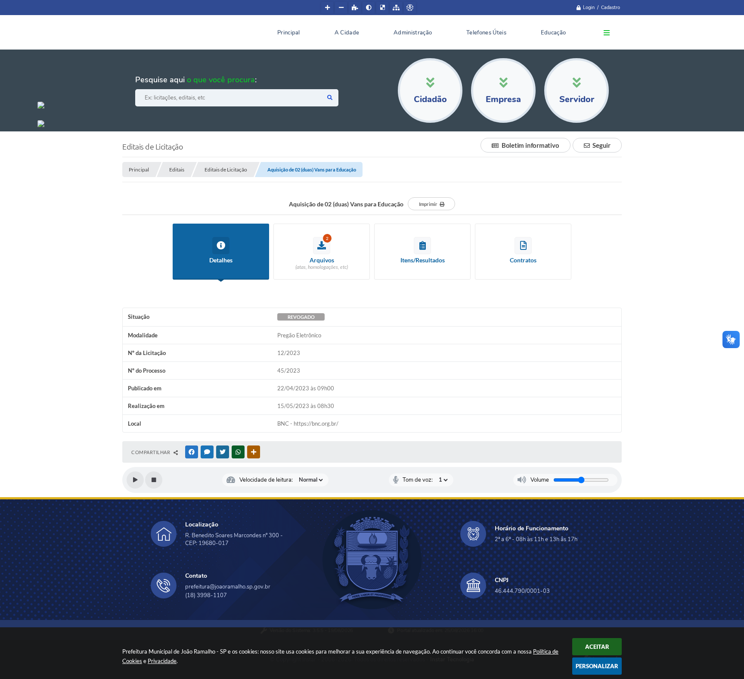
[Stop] (153, 480)
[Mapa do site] (396, 8)
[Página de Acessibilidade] (410, 8)
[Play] (135, 480)
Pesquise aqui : (196, 80)
